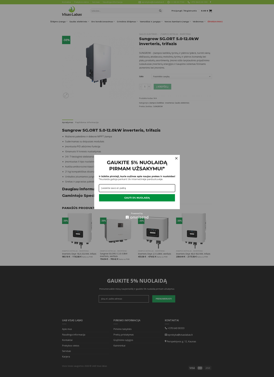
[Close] (176, 158)
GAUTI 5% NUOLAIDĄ (137, 197)
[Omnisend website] (137, 215)
